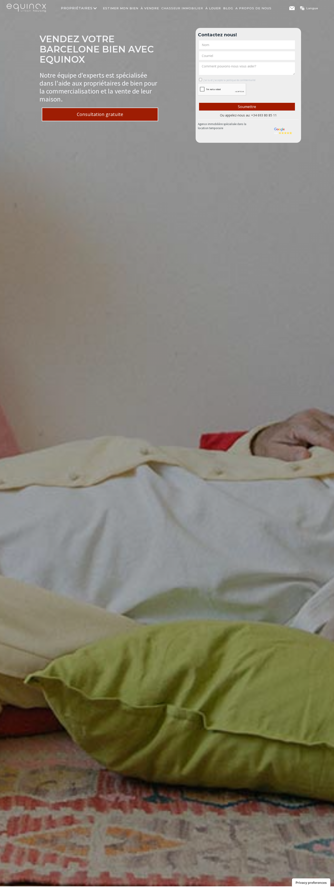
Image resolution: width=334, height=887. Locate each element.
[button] (311, 8)
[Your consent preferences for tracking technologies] (311, 882)
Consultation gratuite (100, 114)
